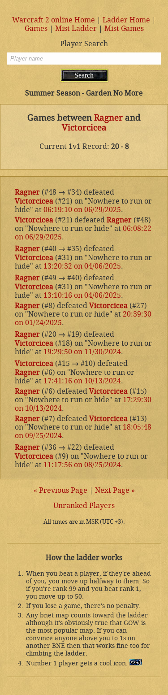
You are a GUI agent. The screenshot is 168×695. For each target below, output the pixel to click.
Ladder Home (126, 20)
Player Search (84, 43)
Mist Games (124, 28)
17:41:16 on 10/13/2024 (82, 381)
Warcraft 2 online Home (53, 20)
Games (36, 28)
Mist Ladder (76, 28)
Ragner (108, 118)
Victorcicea (84, 128)
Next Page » (115, 490)
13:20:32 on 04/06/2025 (82, 266)
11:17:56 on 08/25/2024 (82, 464)
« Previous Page (60, 490)
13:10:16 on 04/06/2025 (82, 295)
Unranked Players (84, 505)
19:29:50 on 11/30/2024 (82, 352)
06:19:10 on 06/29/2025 (82, 209)
